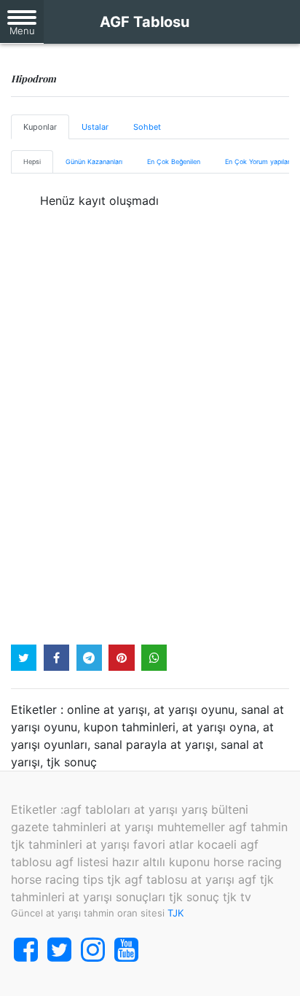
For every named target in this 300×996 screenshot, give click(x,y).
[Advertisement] (150, 447)
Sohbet (147, 127)
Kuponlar (40, 127)
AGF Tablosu (144, 22)
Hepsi (32, 161)
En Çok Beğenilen (173, 161)
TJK (175, 913)
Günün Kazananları (94, 161)
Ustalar (95, 127)
